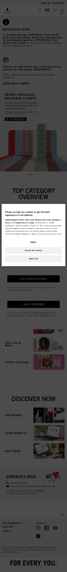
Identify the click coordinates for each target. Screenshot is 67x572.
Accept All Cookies (33, 250)
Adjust (33, 242)
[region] (33, 235)
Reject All (33, 258)
